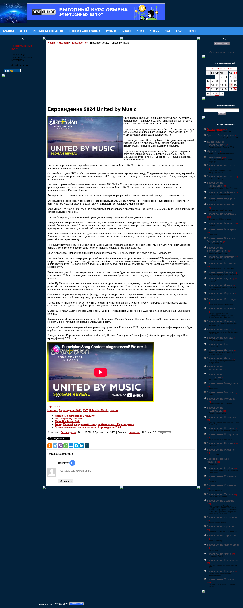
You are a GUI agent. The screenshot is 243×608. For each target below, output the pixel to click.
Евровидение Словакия (221, 476)
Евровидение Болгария (221, 229)
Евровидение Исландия (221, 308)
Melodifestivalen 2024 (67, 421)
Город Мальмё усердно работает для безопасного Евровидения (94, 424)
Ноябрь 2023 (221, 68)
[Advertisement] (121, 74)
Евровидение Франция (221, 526)
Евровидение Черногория (223, 544)
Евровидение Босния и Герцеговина (221, 240)
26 (235, 89)
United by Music (98, 410)
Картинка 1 (53, 406)
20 (208, 89)
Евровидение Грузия (219, 278)
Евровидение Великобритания (217, 249)
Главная (51, 42)
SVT (85, 410)
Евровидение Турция (220, 494)
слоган (114, 410)
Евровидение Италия (220, 329)
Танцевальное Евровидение (216, 143)
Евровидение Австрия (220, 176)
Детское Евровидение (220, 135)
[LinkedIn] (81, 445)
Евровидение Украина (220, 500)
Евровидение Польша (220, 427)
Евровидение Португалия (222, 434)
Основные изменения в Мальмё (75, 415)
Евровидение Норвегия (221, 416)
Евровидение (79, 42)
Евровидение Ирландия (222, 299)
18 (230, 85)
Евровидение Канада (220, 337)
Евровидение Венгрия (220, 256)
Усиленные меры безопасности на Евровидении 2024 (88, 427)
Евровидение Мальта (220, 392)
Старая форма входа (221, 52)
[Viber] (60, 445)
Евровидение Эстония (220, 579)
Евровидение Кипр (218, 343)
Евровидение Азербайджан (215, 184)
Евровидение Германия (221, 263)
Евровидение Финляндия (222, 517)
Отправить (66, 481)
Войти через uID (221, 44)
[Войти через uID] (72, 463)
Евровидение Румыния (221, 449)
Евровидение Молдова (221, 398)
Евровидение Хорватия (221, 535)
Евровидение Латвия (220, 350)
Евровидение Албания (221, 191)
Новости (64, 42)
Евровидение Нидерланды (215, 409)
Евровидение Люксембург (215, 375)
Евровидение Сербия (220, 468)
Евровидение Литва (219, 358)
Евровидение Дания (219, 284)
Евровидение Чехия (219, 553)
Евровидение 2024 (70, 410)
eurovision (134, 432)
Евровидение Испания (221, 321)
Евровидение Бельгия (220, 222)
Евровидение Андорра (221, 198)
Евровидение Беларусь (221, 213)
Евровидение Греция (220, 272)
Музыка (211, 151)
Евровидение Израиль (220, 293)
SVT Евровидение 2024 (69, 418)
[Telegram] (55, 445)
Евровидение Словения (221, 485)
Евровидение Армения (221, 204)
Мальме (52, 410)
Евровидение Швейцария (222, 560)
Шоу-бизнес (214, 157)
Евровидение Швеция (220, 571)
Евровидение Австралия (222, 165)
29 (217, 93)
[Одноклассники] (49, 445)
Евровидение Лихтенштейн (215, 368)
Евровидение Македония (222, 383)
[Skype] (76, 445)
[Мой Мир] (71, 445)
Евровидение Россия (220, 443)
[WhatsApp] (65, 445)
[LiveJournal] (87, 445)
